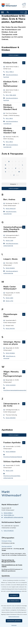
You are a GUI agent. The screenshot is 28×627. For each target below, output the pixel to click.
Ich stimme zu (14, 595)
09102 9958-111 (9, 515)
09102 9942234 (10, 208)
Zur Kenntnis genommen (14, 620)
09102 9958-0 (8, 513)
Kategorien (13, 184)
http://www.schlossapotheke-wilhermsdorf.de (12, 477)
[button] (14, 62)
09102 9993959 (10, 418)
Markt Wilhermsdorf (11, 494)
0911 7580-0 (10, 72)
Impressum (14, 625)
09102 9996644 (10, 451)
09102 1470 (9, 470)
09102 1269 (9, 240)
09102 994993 (10, 268)
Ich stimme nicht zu (14, 601)
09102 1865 (9, 298)
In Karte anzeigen (13, 55)
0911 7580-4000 (11, 95)
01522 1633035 (10, 385)
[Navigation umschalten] (2, 12)
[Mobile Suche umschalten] (8, 12)
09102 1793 (9, 301)
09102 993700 (10, 328)
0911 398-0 (9, 118)
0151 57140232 (9, 531)
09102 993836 (10, 353)
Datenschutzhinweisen (16, 591)
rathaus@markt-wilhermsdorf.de (13, 517)
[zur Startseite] (9, 5)
